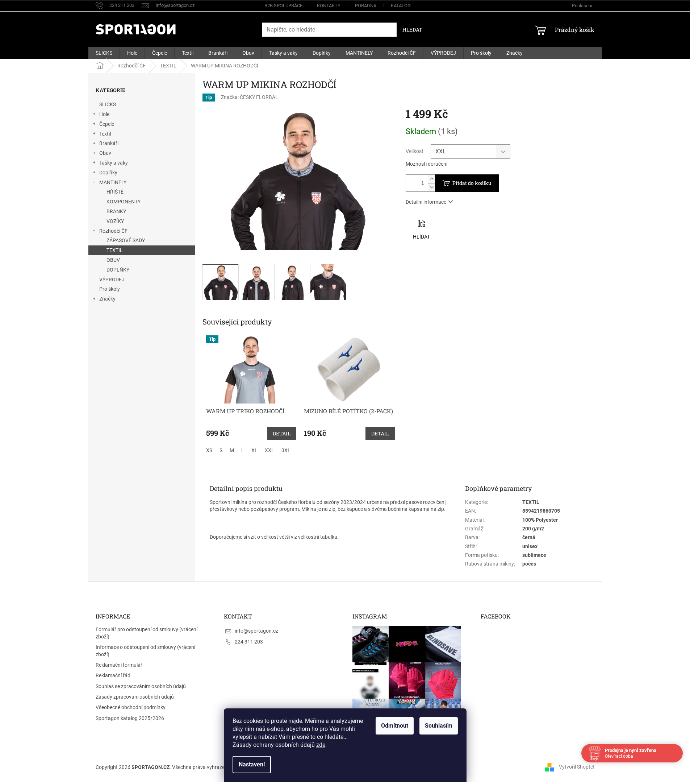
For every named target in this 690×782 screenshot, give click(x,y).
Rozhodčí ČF (113, 231)
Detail (281, 433)
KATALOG (401, 5)
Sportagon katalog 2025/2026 (130, 718)
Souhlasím (438, 725)
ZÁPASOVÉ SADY (125, 240)
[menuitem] (104, 53)
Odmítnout (394, 725)
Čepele (106, 124)
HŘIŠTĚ (115, 192)
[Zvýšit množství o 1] (431, 179)
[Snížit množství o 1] (431, 187)
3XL (285, 450)
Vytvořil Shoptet (577, 767)
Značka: (249, 97)
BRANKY (116, 211)
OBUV (113, 260)
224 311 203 (249, 642)
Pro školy (109, 289)
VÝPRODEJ (112, 279)
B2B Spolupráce (283, 5)
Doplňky (108, 172)
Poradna (365, 5)
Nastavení (252, 764)
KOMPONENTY (123, 201)
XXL (269, 450)
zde (320, 744)
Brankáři (108, 143)
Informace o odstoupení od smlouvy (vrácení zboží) (145, 650)
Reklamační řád (113, 675)
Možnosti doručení (426, 164)
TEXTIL (114, 250)
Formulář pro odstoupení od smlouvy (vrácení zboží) (146, 632)
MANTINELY (112, 182)
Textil (105, 134)
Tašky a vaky (113, 163)
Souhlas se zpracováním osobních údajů (141, 686)
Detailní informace (426, 202)
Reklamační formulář (119, 665)
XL (254, 450)
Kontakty (328, 5)
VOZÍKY (115, 221)
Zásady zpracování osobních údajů (135, 697)
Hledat (412, 29)
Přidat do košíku (472, 182)
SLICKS (107, 104)
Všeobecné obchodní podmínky (131, 707)
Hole (104, 114)
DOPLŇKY (117, 270)
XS (209, 450)
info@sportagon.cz (256, 631)
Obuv (105, 153)
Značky (107, 299)
